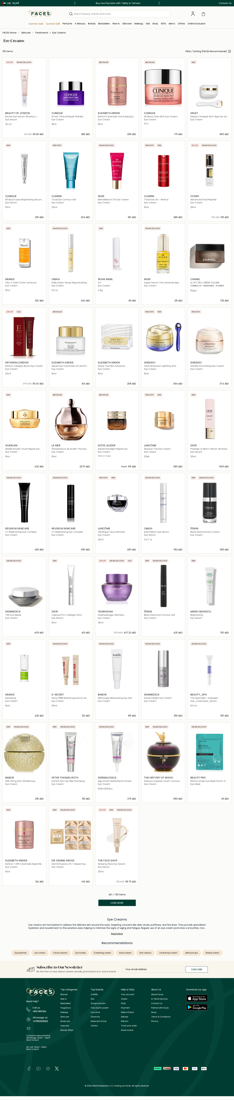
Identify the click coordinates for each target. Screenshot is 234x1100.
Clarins (94, 1025)
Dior (92, 999)
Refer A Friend (127, 1012)
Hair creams (145, 952)
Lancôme (95, 1012)
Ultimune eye (191, 952)
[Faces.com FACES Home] (40, 13)
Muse (153, 1012)
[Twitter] (57, 1068)
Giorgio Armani (98, 1003)
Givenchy (95, 1016)
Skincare (64, 1016)
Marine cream (212, 952)
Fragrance (65, 1007)
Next (158, 3)
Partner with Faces (160, 1007)
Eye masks (80, 952)
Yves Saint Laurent (99, 1007)
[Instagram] (47, 1068)
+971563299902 (40, 1021)
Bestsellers (65, 1003)
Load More (117, 902)
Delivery (124, 1016)
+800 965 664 (39, 1011)
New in (63, 999)
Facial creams (60, 952)
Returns (124, 1021)
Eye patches (21, 952)
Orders (124, 999)
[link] (92, 24)
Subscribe (196, 969)
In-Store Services (159, 999)
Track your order (129, 1025)
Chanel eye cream (168, 952)
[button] (7, 3)
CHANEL (94, 994)
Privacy (154, 1021)
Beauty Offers (66, 1030)
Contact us (156, 1003)
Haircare (64, 1025)
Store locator (127, 1030)
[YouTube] (38, 1068)
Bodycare (65, 1021)
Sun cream (40, 952)
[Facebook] (28, 1068)
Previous (75, 3)
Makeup (64, 1012)
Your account (127, 994)
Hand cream (125, 952)
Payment (125, 1007)
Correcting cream (102, 952)
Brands (64, 994)
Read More (117, 933)
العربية (15, 2)
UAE (9, 3)
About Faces (157, 994)
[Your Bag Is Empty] (203, 13)
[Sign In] (193, 14)
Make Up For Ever (98, 1021)
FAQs (123, 1003)
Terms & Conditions (160, 1016)
